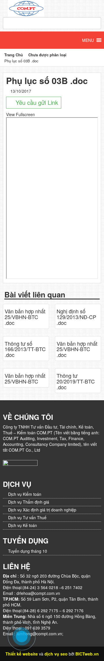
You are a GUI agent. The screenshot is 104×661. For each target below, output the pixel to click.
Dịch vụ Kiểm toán (24, 494)
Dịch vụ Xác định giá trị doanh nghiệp (42, 510)
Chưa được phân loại (47, 54)
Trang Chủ (13, 54)
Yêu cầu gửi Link (36, 102)
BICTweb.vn (87, 654)
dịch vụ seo (56, 654)
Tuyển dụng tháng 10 (27, 551)
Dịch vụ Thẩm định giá (28, 502)
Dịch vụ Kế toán (22, 525)
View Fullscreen (20, 114)
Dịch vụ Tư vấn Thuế (27, 517)
